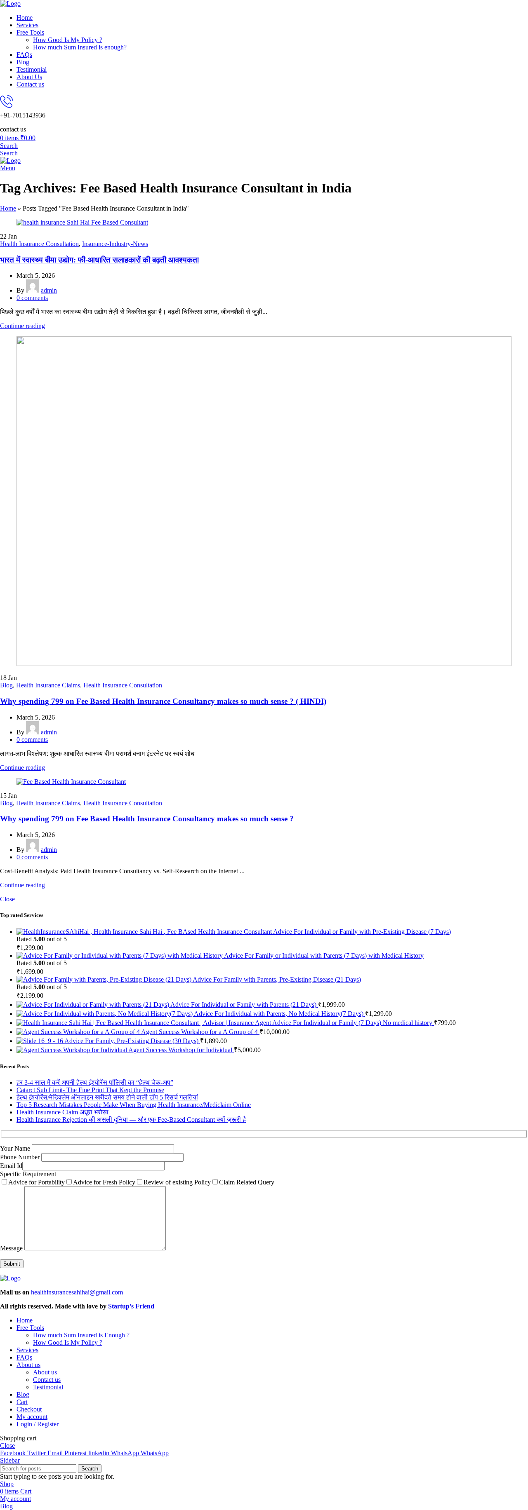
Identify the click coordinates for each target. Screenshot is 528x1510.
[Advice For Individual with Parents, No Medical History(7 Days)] (105, 1013)
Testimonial (48, 1386)
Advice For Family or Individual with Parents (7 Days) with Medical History (324, 955)
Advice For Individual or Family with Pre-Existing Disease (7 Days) (362, 931)
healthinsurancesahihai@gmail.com (77, 1292)
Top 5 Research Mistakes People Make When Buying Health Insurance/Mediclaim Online (133, 1104)
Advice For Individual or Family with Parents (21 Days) (244, 1004)
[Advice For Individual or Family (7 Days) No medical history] (144, 1022)
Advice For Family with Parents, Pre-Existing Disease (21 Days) (277, 979)
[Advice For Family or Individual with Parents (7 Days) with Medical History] (120, 955)
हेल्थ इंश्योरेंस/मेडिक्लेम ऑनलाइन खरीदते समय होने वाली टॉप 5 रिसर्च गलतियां (107, 1097)
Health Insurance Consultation (39, 243)
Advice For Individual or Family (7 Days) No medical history (353, 1022)
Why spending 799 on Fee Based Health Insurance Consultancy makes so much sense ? (147, 818)
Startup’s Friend (131, 1306)
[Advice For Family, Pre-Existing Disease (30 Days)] (40, 1040)
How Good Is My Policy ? (67, 39)
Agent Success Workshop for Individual (181, 1049)
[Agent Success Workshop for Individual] (72, 1049)
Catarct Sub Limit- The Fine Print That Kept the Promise (90, 1089)
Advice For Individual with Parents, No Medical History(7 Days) (279, 1013)
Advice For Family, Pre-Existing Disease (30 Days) (132, 1040)
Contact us (47, 1379)
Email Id (11, 1165)
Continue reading (22, 325)
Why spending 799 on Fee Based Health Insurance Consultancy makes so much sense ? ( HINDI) (163, 701)
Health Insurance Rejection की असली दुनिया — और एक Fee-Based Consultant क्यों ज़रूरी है (131, 1119)
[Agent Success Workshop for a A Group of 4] (78, 1031)
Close (7, 899)
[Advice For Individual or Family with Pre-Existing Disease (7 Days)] (144, 931)
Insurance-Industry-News (115, 243)
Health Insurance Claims (48, 685)
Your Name (16, 1148)
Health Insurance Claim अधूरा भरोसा (62, 1112)
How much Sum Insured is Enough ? (81, 1335)
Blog (6, 685)
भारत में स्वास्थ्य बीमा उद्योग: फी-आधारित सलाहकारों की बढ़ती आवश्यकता (99, 260)
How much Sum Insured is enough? (80, 47)
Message (12, 1248)
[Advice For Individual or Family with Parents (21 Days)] (93, 1004)
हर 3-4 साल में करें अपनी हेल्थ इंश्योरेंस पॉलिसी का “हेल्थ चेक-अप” (94, 1082)
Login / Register (37, 1424)
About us (45, 1372)
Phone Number (20, 1157)
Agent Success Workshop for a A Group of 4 (200, 1031)
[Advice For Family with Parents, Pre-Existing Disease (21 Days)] (104, 979)
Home (8, 208)
